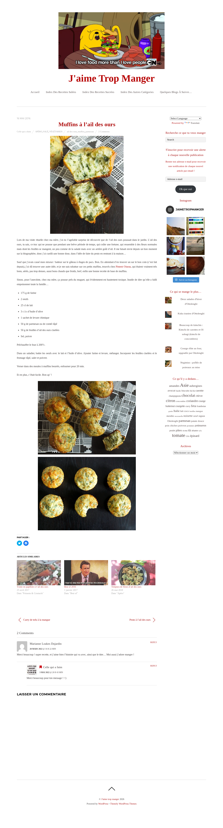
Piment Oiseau (123, 266)
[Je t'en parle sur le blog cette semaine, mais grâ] (176, 226)
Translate (195, 123)
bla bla (192, 391)
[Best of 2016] (86, 572)
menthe (170, 416)
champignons (175, 396)
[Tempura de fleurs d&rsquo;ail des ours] (133, 572)
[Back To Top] (111, 789)
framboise (201, 406)
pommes (190, 425)
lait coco (184, 411)
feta (193, 406)
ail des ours (72, 131)
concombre (181, 401)
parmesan (90, 131)
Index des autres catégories (137, 92)
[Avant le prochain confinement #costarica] (195, 246)
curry (187, 406)
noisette (188, 415)
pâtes (179, 430)
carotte (200, 390)
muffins (81, 131)
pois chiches (171, 425)
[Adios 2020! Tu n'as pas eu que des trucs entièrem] (176, 266)
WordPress (103, 803)
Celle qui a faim (24, 131)
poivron (182, 425)
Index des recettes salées (61, 92)
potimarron (200, 425)
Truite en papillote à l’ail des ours (32, 587)
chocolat (188, 395)
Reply (153, 642)
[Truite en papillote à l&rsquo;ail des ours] (39, 572)
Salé (45, 131)
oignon (202, 416)
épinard (194, 435)
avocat (171, 390)
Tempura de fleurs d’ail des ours (126, 587)
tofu (200, 431)
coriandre (192, 401)
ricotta (185, 430)
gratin (170, 411)
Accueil (35, 92)
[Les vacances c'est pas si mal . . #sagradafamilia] (195, 226)
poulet (172, 430)
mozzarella (179, 416)
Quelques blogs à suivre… (176, 92)
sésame (195, 430)
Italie (177, 411)
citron (170, 400)
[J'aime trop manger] (111, 66)
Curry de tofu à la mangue (36, 619)
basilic (178, 391)
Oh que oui (185, 189)
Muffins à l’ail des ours (86, 124)
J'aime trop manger (110, 799)
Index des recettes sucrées (98, 92)
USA (187, 436)
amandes (174, 385)
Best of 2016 (70, 587)
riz (189, 430)
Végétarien (55, 131)
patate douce (197, 421)
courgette (180, 406)
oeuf (195, 416)
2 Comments (104, 131)
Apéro (38, 131)
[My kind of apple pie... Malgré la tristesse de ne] (195, 266)
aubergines (195, 385)
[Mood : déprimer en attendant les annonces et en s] (176, 246)
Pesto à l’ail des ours (140, 619)
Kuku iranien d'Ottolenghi (191, 313)
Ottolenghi (172, 421)
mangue (199, 411)
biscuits (185, 390)
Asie (184, 385)
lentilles (192, 411)
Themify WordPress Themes (123, 803)
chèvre (199, 395)
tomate (178, 435)
